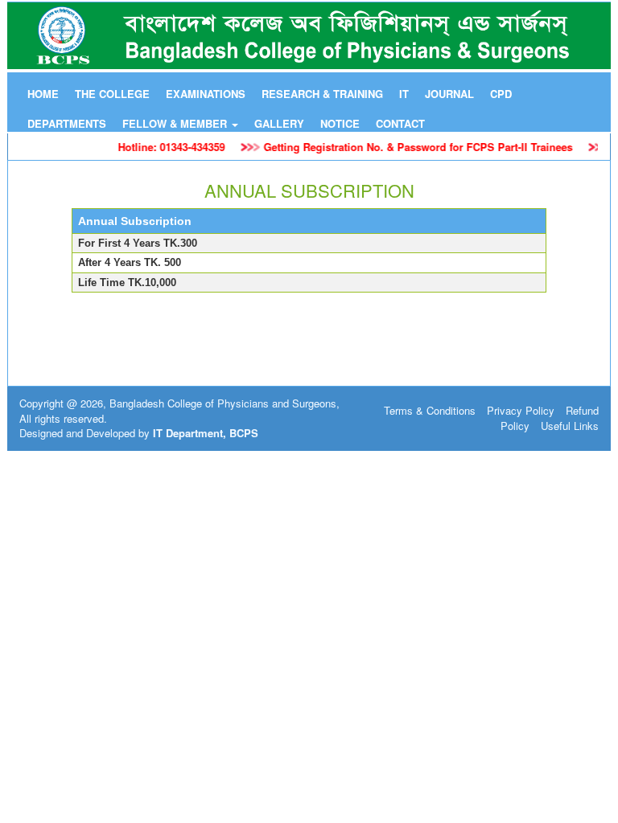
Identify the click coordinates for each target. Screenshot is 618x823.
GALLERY (279, 123)
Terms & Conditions (430, 410)
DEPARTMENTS (66, 123)
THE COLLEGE (112, 93)
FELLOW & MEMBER (176, 123)
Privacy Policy (520, 410)
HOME (43, 93)
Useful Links (570, 425)
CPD (501, 93)
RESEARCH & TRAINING (322, 93)
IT (404, 93)
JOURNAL (449, 93)
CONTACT (400, 123)
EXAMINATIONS (205, 93)
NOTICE (340, 123)
